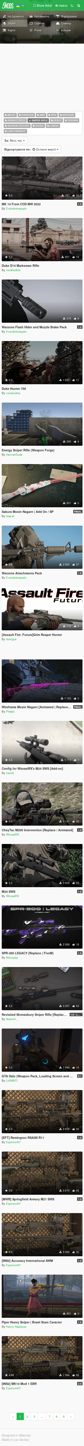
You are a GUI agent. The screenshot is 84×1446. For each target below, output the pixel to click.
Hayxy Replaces (16, 1326)
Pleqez (10, 711)
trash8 (10, 773)
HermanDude (14, 454)
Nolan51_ (12, 1019)
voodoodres (13, 270)
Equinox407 (13, 1142)
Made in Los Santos (15, 1439)
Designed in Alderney (16, 1435)
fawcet (10, 516)
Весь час (13, 140)
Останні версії (30, 149)
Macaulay (12, 957)
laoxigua (11, 639)
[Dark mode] (72, 5)
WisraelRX (12, 834)
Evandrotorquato (16, 208)
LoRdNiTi (11, 1080)
